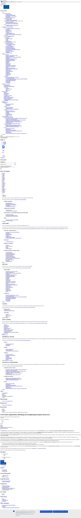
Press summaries (6, 326)
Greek (3, 176)
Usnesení (7, 235)
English (3, 177)
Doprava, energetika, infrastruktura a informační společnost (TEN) (16, 371)
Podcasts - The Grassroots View (9, 97)
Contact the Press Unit (7, 331)
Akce (7, 89)
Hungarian (3, 183)
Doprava (7, 75)
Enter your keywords (3, 136)
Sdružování (7, 113)
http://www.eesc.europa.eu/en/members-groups (24, 340)
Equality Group (8, 131)
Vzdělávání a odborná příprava (10, 60)
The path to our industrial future (10, 48)
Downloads (4, 465)
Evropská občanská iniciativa (10, 47)
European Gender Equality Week (11, 79)
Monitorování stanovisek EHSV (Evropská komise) (13, 34)
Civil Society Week (9, 42)
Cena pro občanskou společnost (10, 44)
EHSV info (6, 94)
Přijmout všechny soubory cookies (46, 511)
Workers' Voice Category (9, 110)
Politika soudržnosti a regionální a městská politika (13, 273)
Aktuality (5, 92)
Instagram (4, 142)
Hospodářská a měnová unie (10, 59)
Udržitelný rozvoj (8, 73)
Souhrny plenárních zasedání (10, 33)
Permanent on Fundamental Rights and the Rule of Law (14, 130)
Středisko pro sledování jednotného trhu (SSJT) (13, 378)
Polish (3, 188)
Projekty (7, 40)
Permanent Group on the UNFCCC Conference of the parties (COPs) (16, 133)
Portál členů (8, 105)
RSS (3, 494)
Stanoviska (7, 29)
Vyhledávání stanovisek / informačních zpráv (13, 28)
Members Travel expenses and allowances (8, 488)
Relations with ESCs (9, 52)
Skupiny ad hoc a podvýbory (10, 128)
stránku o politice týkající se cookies (22, 512)
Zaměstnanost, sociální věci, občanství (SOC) (12, 120)
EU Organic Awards (9, 50)
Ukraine (3, 134)
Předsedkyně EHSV (9, 14)
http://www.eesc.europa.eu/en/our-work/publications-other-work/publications (53, 228)
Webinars (7, 314)
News (3, 394)
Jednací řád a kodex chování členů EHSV (12, 25)
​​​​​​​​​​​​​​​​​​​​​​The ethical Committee (9, 220)
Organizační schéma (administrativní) (11, 20)
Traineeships (4, 499)
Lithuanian (3, 184)
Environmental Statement (6, 481)
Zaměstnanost (8, 61)
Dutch (3, 187)
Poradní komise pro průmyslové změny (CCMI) (13, 123)
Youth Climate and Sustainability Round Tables (13, 49)
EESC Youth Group (9, 132)
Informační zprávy (8, 30)
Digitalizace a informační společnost (11, 58)
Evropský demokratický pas (10, 46)
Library (3, 476)
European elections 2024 (9, 43)
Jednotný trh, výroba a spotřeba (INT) (11, 119)
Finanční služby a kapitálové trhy (11, 65)
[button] (3, 463)
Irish (3, 181)
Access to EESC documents (6, 486)
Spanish (3, 178)
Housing (7, 67)
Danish (3, 174)
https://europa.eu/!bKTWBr (42, 448)
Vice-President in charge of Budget (11, 204)
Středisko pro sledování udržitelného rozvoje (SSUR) (14, 125)
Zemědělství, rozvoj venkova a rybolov (12, 55)
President (3, 101)
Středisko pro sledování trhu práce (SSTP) (12, 126)
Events (3, 411)
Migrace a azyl (8, 69)
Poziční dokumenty (9, 234)
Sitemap (3, 493)
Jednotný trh (8, 72)
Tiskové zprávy (6, 93)
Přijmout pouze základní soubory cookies (60, 511)
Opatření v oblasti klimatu (10, 56)
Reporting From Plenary (8, 95)
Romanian (3, 189)
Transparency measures (5, 485)
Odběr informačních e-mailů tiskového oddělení (11, 99)
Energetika (7, 62)
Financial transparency (5, 487)
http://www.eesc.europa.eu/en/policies (25, 267)
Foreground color (3, 162)
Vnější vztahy (8, 64)
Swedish (3, 192)
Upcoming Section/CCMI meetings (9, 86)
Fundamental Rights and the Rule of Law (6, 427)
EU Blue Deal (8, 81)
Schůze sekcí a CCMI (7, 85)
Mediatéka (6, 100)
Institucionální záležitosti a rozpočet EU (12, 68)
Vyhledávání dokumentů (10, 36)
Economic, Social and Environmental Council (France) (11, 507)
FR (2, 421)
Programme (4, 393)
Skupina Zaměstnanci (9, 108)
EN (2, 420)
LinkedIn (4, 141)
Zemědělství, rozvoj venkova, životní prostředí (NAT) (14, 121)
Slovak (3, 190)
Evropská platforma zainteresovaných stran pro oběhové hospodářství (17, 78)
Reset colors (7, 166)
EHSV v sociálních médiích (8, 98)
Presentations (4, 395)
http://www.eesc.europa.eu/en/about (20, 199)
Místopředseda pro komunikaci (10, 15)
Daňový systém (8, 74)
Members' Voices (6, 96)
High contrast (2, 157)
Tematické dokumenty (9, 38)
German (3, 175)
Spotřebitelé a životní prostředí (10, 111)
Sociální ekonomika (9, 358)
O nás (3, 12)
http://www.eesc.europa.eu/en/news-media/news (18, 323)
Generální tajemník (9, 19)
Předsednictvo (8, 16)
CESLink (3, 506)
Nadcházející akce (8, 315)
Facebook (4, 143)
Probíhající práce (9, 32)
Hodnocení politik (8, 41)
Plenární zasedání (6, 84)
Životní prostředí (8, 63)
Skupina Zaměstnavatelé (9, 107)
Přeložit (2, 461)
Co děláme (3, 221)
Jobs (3, 498)
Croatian (3, 182)
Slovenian (3, 191)
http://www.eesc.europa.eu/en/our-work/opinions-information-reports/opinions (28, 228)
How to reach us (4, 469)
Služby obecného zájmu (9, 71)
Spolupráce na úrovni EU (10, 21)
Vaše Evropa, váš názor (9, 255)
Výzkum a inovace (9, 70)
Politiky (3, 53)
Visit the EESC (4, 470)
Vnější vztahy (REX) (9, 122)
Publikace (7, 37)
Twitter (4, 144)
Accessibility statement (5, 489)
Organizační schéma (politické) (10, 17)
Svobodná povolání (9, 357)
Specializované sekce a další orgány (7, 116)
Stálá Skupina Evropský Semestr (11, 385)
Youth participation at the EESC (10, 80)
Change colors (3, 166)
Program (3, 301)
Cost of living (8, 82)
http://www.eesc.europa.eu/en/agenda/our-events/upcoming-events (25, 307)
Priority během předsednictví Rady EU (11, 22)
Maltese (3, 186)
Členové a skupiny (5, 102)
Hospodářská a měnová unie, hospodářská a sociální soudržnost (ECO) (16, 118)
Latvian (3, 185)
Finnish (3, 179)
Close (10, 166)
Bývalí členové (8, 104)
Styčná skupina (8, 129)
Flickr (3, 152)
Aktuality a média (5, 91)
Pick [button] (15, 162)
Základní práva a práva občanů (10, 66)
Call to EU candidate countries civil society (12, 77)
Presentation (9, 45)
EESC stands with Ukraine (10, 51)
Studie (7, 39)
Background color (3, 164)
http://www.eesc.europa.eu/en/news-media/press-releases (38, 323)
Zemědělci (7, 112)
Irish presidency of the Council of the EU (12, 23)
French (3, 180)
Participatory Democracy (4, 428)
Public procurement (5, 500)
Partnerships (8, 260)
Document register (5, 475)
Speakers (3, 397)
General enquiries (4, 471)
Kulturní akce (8, 90)
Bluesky (3, 148)
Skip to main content (3, 0)
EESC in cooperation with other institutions (8, 505)
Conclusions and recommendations (7, 396)
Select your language (3, 167)
